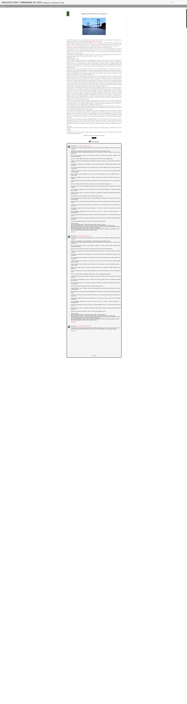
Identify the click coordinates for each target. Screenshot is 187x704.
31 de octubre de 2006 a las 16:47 (84, 326)
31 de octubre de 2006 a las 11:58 (84, 145)
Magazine (3, 6)
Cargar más (94, 355)
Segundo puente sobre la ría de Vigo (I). (94, 14)
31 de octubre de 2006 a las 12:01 (84, 235)
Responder (73, 231)
